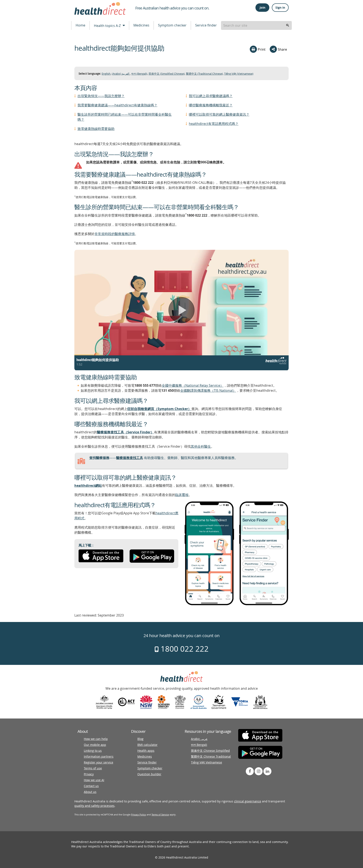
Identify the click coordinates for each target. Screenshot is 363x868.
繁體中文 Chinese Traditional (211, 756)
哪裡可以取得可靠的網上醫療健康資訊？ (219, 114)
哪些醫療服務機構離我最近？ (211, 105)
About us (90, 792)
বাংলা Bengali (199, 745)
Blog (140, 739)
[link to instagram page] (259, 771)
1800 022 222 (184, 649)
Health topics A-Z (108, 25)
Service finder (206, 25)
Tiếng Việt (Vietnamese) (238, 73)
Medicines (141, 25)
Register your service (98, 762)
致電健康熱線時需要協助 (96, 128)
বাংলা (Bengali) (139, 73)
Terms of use (93, 768)
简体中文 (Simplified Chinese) (167, 73)
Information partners (98, 756)
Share (282, 49)
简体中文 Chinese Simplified (210, 751)
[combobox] (256, 25)
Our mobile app (95, 745)
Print (261, 49)
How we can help (96, 739)
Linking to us (93, 751)
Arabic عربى (199, 739)
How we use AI (94, 780)
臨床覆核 (182, 494)
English (106, 73)
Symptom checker (172, 25)
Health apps (145, 751)
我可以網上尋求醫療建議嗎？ (211, 96)
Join (262, 7)
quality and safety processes (94, 806)
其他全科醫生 (201, 446)
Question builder (149, 774)
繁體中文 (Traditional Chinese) (204, 73)
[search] (287, 25)
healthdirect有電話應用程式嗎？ (213, 123)
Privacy (89, 774)
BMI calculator (147, 745)
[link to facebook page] (250, 771)
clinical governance (247, 801)
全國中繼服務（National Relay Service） (193, 385)
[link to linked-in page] (267, 771)
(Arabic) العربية (121, 73)
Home (80, 25)
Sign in (280, 7)
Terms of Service (160, 814)
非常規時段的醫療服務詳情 (115, 234)
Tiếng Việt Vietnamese (206, 762)
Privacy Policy (138, 814)
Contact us (91, 786)
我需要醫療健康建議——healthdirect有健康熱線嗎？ (117, 105)
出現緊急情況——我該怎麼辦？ (101, 96)
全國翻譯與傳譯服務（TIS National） (208, 390)
